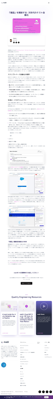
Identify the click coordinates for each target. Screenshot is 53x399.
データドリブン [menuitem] (23, 359)
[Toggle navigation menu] (49, 3)
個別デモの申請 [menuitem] (23, 385)
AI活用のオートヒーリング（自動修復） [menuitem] (27, 352)
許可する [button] (46, 397)
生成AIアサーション (18, 201)
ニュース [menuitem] (21, 376)
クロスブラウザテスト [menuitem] (24, 361)
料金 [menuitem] (21, 366)
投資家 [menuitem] (21, 378)
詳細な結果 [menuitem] (22, 357)
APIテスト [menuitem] (22, 347)
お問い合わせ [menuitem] (22, 383)
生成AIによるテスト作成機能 (17, 167)
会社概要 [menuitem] (21, 368)
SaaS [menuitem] (21, 354)
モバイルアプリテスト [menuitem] (24, 345)
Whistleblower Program (6, 393)
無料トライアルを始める (26, 283)
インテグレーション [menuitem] (24, 363)
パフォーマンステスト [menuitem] (24, 350)
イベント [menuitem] (46, 350)
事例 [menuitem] (45, 352)
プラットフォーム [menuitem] (23, 342)
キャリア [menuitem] (21, 374)
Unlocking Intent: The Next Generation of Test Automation (30, 50)
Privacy (26, 391)
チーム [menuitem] (21, 371)
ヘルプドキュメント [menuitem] (48, 357)
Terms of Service (19, 391)
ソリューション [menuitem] (38, 343)
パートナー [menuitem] (22, 380)
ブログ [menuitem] (46, 345)
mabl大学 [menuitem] (46, 354)
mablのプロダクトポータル (15, 262)
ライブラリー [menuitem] (47, 347)
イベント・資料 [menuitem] (47, 342)
